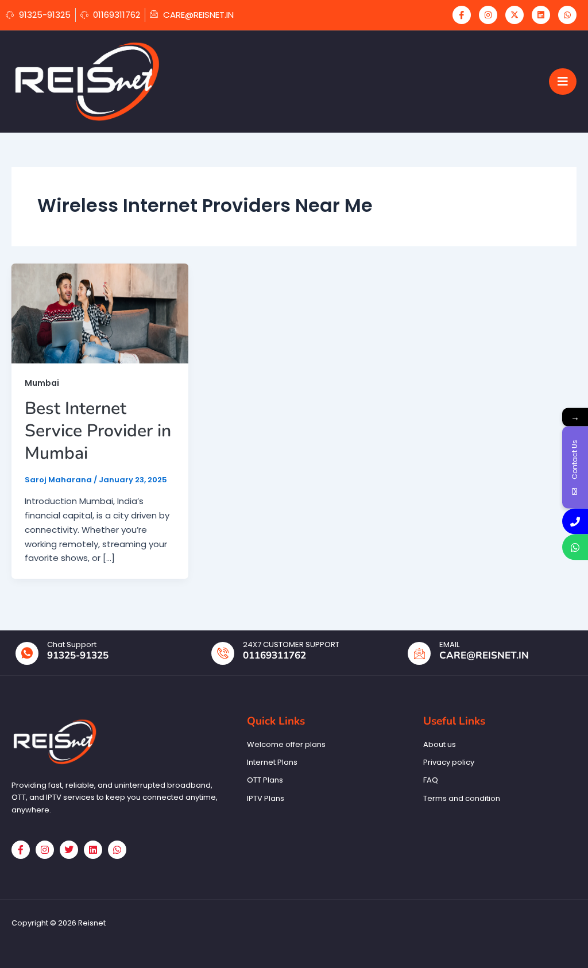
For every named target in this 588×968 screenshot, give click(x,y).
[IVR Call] (575, 522)
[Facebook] (461, 15)
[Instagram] (488, 15)
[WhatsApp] (567, 15)
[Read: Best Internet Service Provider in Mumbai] (99, 313)
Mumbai (42, 383)
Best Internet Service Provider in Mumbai (98, 431)
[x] (514, 15)
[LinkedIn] (541, 15)
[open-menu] (563, 81)
